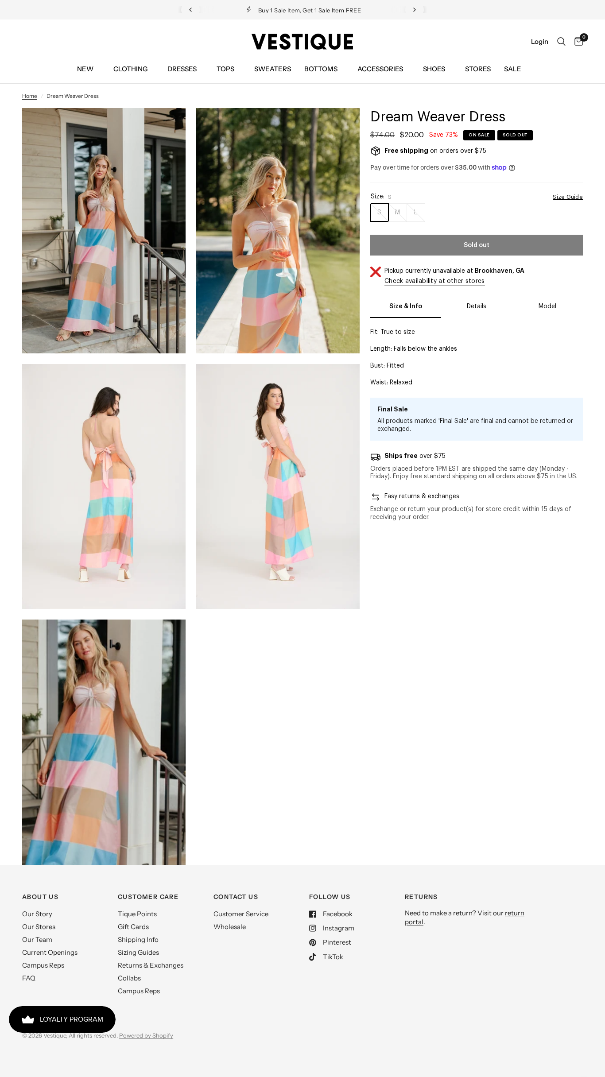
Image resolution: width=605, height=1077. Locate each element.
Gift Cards (133, 926)
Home (29, 96)
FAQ (28, 978)
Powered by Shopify (146, 1035)
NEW (85, 69)
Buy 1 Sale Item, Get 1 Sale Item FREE (282, 10)
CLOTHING (130, 69)
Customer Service (240, 914)
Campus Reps (43, 965)
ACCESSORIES (380, 69)
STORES (478, 69)
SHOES (434, 69)
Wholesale (229, 926)
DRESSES (182, 69)
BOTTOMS (320, 69)
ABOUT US (40, 897)
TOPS (225, 69)
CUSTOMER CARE (148, 897)
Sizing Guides (138, 952)
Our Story (37, 914)
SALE (512, 69)
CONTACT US (235, 897)
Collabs (129, 978)
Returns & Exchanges (150, 965)
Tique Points (137, 914)
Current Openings (50, 952)
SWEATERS (272, 69)
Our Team (37, 939)
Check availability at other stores (434, 281)
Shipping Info (138, 939)
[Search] (561, 41)
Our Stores (38, 926)
